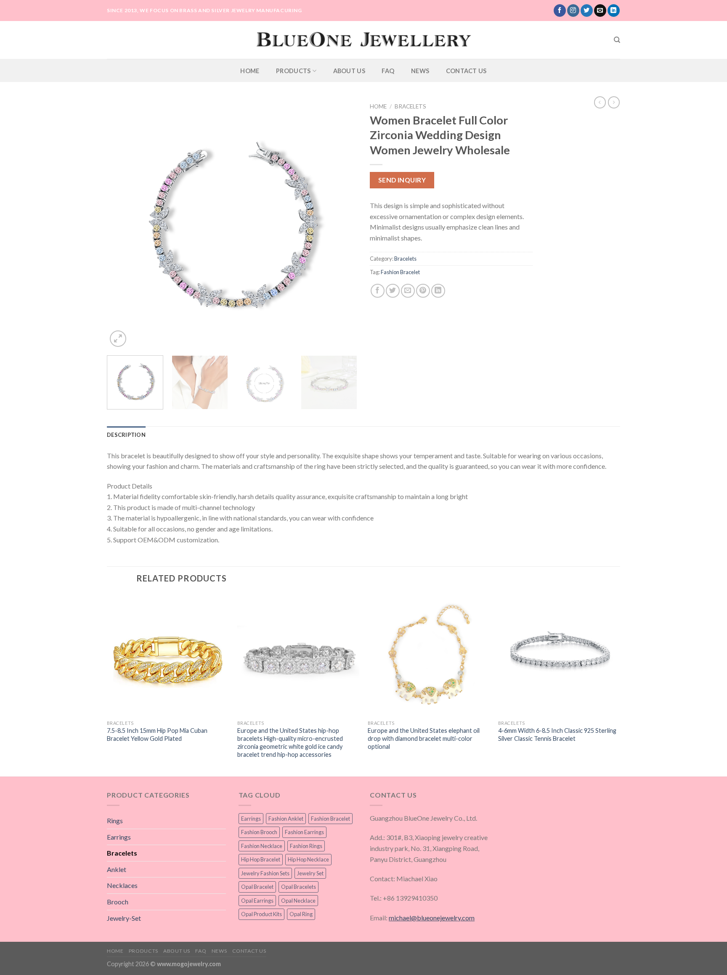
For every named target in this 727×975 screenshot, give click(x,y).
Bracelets (410, 106)
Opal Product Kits (261, 914)
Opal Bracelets (298, 886)
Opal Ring (301, 914)
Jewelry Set (310, 873)
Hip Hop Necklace (308, 859)
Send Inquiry (402, 180)
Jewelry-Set (124, 918)
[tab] (126, 434)
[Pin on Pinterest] (423, 291)
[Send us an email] (600, 10)
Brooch (117, 902)
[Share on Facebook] (378, 291)
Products (293, 70)
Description (126, 434)
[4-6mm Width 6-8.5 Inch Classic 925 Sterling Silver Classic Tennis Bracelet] (559, 655)
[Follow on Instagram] (573, 10)
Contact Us (466, 70)
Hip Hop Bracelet (260, 859)
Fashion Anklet (285, 818)
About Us (349, 70)
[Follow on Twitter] (587, 10)
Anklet (116, 869)
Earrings (119, 837)
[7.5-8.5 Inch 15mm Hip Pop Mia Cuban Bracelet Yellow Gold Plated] (168, 655)
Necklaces (122, 885)
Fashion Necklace (261, 846)
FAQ (388, 70)
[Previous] (122, 224)
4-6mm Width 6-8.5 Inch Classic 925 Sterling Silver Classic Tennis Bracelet (557, 734)
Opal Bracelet (257, 886)
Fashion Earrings (304, 832)
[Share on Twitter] (393, 291)
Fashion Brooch (259, 832)
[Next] (341, 224)
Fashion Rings (306, 846)
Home (249, 70)
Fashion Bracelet (400, 272)
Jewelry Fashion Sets (265, 873)
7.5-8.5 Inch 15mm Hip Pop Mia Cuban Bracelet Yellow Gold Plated (157, 734)
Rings (115, 820)
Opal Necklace (298, 900)
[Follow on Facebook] (560, 10)
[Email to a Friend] (408, 291)
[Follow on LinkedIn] (614, 10)
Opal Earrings (257, 900)
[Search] (617, 40)
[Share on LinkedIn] (438, 291)
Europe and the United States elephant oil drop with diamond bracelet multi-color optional (424, 738)
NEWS (420, 70)
